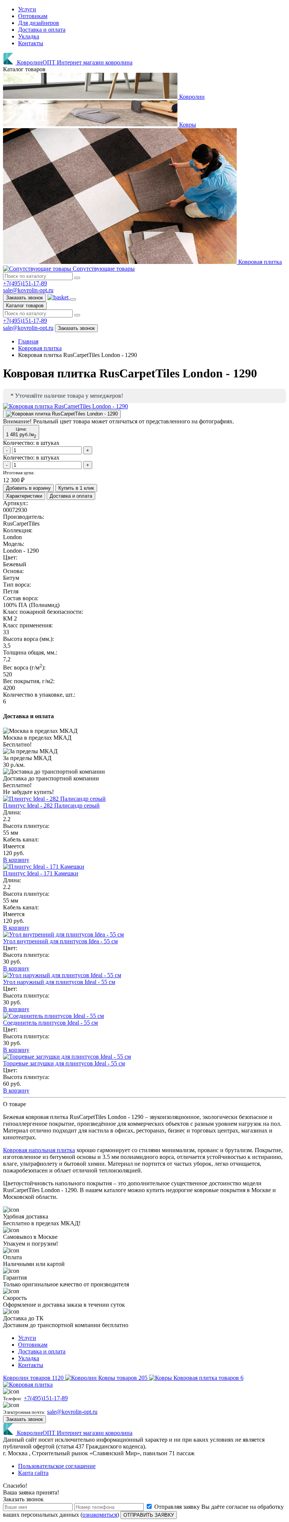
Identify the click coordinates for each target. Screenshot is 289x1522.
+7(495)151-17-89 (25, 283)
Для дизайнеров (38, 23)
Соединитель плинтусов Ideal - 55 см (50, 1022)
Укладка (28, 36)
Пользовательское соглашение (57, 1466)
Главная (28, 341)
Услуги (27, 9)
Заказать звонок (24, 297)
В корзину (16, 860)
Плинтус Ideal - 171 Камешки (40, 873)
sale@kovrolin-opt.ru (28, 290)
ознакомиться (99, 1514)
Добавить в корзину (28, 488)
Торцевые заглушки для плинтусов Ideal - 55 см (64, 1063)
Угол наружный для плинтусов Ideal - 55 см (59, 982)
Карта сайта (33, 1473)
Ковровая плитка (40, 348)
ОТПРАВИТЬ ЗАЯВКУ (148, 1515)
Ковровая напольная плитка (39, 1150)
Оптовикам (32, 16)
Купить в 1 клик (76, 488)
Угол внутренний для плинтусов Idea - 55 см (60, 941)
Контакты (30, 43)
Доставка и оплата (41, 29)
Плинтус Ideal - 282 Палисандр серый (51, 805)
